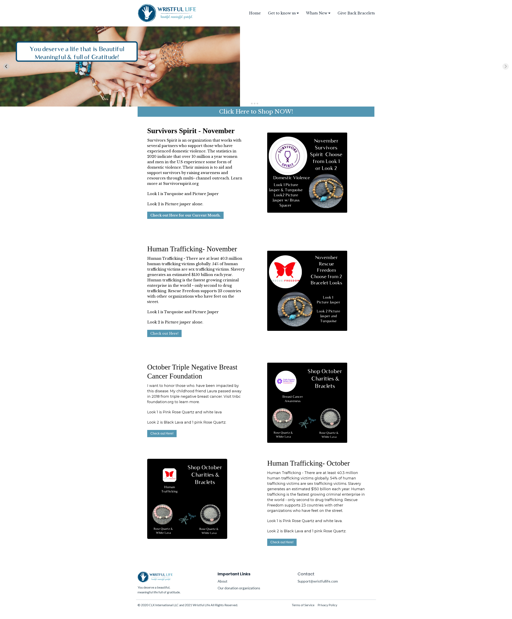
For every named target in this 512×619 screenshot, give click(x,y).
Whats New (316, 13)
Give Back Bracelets (356, 13)
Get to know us (282, 13)
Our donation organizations (239, 588)
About (222, 581)
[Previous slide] (6, 66)
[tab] (252, 103)
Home (255, 13)
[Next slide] (505, 66)
